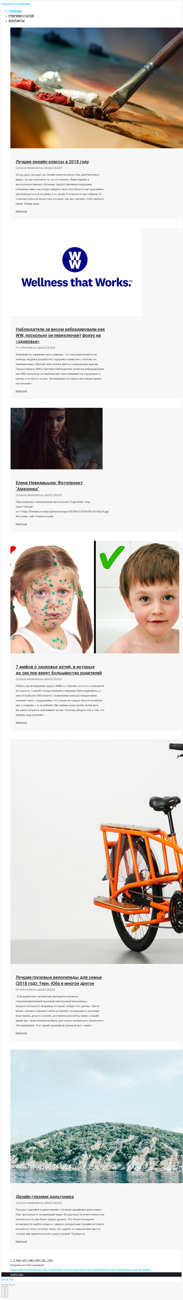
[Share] (6, 1284)
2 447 (23, 1260)
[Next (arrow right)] (6, 1291)
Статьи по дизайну (26, 167)
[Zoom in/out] (13, 1284)
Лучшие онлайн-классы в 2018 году (52, 161)
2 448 (29, 1260)
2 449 (36, 1260)
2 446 (16, 1260)
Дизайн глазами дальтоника (45, 1196)
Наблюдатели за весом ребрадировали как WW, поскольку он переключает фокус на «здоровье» (60, 335)
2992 (50, 1260)
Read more (21, 211)
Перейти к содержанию (16, 3)
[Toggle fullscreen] (10, 1284)
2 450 (42, 1260)
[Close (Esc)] (2, 1284)
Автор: (43, 167)
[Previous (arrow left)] (2, 1291)
